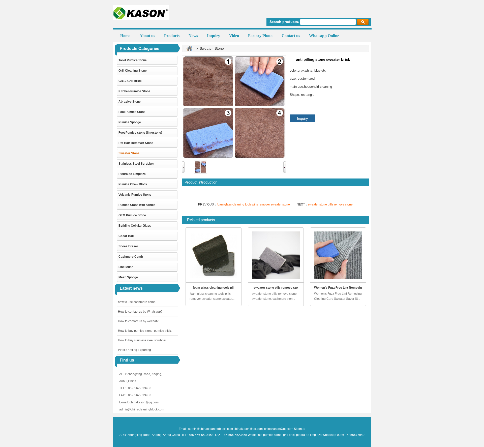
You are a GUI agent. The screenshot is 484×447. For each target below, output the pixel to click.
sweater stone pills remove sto (276, 287)
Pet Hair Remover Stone (135, 143)
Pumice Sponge (129, 122)
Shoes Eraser (128, 246)
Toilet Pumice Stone (132, 60)
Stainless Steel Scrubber (136, 163)
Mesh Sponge (128, 277)
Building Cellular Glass (134, 225)
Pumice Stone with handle (136, 205)
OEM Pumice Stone (132, 215)
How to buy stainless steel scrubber (142, 340)
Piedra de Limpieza (132, 174)
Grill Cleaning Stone (132, 70)
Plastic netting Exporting (134, 350)
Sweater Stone (128, 153)
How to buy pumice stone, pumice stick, (145, 331)
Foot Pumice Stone (131, 112)
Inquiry (302, 118)
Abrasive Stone (129, 101)
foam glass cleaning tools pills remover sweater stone (253, 204)
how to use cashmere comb (137, 302)
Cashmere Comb (130, 256)
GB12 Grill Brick (130, 81)
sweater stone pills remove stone (330, 204)
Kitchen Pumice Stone (134, 91)
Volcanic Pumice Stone (134, 194)
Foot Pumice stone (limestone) (140, 132)
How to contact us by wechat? (138, 321)
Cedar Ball (126, 236)
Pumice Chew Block (132, 184)
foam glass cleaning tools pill (213, 287)
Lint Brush (125, 267)
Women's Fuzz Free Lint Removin (338, 287)
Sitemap (299, 429)
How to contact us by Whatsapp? (140, 311)
